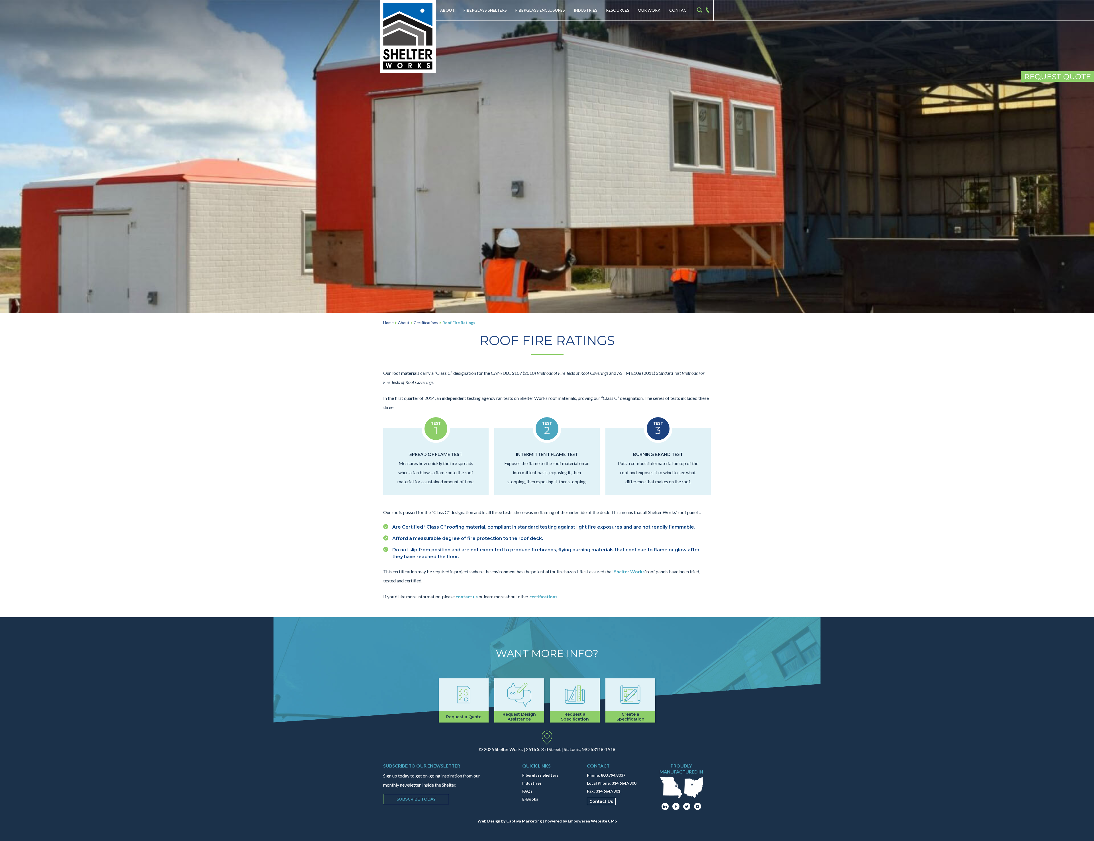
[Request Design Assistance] (519, 700)
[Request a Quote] (464, 700)
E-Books (530, 799)
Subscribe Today (416, 799)
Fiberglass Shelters (485, 10)
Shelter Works (629, 571)
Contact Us (601, 801)
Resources (617, 10)
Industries (585, 10)
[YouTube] (697, 806)
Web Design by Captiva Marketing (509, 821)
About (447, 10)
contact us (466, 596)
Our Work (649, 10)
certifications (543, 596)
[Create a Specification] (630, 700)
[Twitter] (686, 806)
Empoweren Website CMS (592, 821)
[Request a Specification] (575, 700)
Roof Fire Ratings (458, 322)
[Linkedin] (665, 806)
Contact (679, 10)
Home (388, 322)
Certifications (426, 322)
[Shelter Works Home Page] (408, 36)
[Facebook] (675, 806)
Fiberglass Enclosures (540, 10)
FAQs (527, 791)
